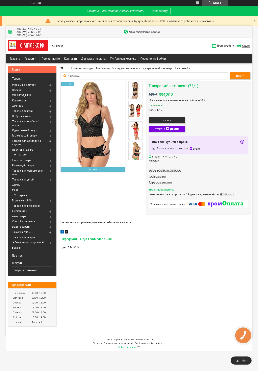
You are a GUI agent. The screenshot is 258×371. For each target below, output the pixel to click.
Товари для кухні (22, 111)
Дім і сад (17, 105)
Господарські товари (24, 135)
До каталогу (158, 11)
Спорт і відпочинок (23, 221)
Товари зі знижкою (24, 270)
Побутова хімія (21, 116)
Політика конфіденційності (150, 343)
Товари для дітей (23, 179)
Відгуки (17, 263)
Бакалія (16, 247)
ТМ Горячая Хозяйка (123, 58)
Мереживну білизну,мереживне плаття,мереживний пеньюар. (134, 68)
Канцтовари (19, 100)
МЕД (15, 190)
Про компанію (51, 58)
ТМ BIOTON (19, 155)
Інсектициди (19, 211)
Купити (167, 120)
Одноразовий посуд (24, 130)
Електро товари (21, 160)
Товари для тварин (23, 237)
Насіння (16, 90)
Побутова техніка (22, 149)
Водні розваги (21, 226)
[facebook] (62, 232)
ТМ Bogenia (19, 195)
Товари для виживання (26, 205)
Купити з (160, 129)
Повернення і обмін (153, 58)
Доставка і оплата (93, 58)
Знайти (240, 75)
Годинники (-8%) (22, 200)
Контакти (70, 58)
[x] (66, 232)
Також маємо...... (22, 232)
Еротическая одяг (82, 68)
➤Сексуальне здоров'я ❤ (28, 242)
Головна (15, 58)
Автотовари (19, 216)
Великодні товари (23, 165)
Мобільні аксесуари (24, 84)
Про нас (17, 255)
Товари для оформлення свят (27, 172)
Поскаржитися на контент (118, 343)
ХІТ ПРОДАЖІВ (21, 95)
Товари (29, 58)
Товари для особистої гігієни (25, 123)
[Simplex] (28, 46)
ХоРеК (16, 185)
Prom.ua (148, 339)
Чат (244, 360)
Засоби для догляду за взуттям (26, 142)
